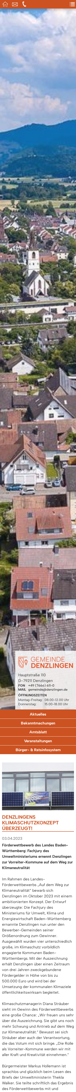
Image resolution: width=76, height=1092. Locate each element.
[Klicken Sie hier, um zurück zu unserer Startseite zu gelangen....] (45, 667)
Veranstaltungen (38, 741)
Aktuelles (38, 714)
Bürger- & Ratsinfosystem (38, 749)
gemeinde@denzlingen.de (47, 689)
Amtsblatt (38, 732)
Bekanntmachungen (38, 723)
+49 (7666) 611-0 (41, 685)
